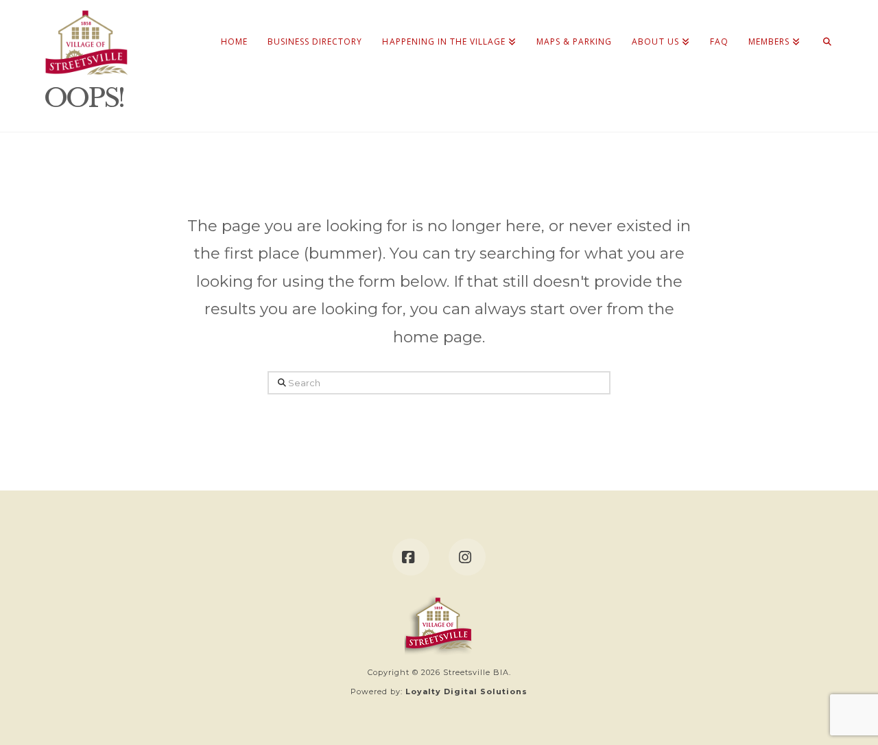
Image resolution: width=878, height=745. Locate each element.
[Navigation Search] (822, 27)
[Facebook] (410, 557)
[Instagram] (467, 557)
